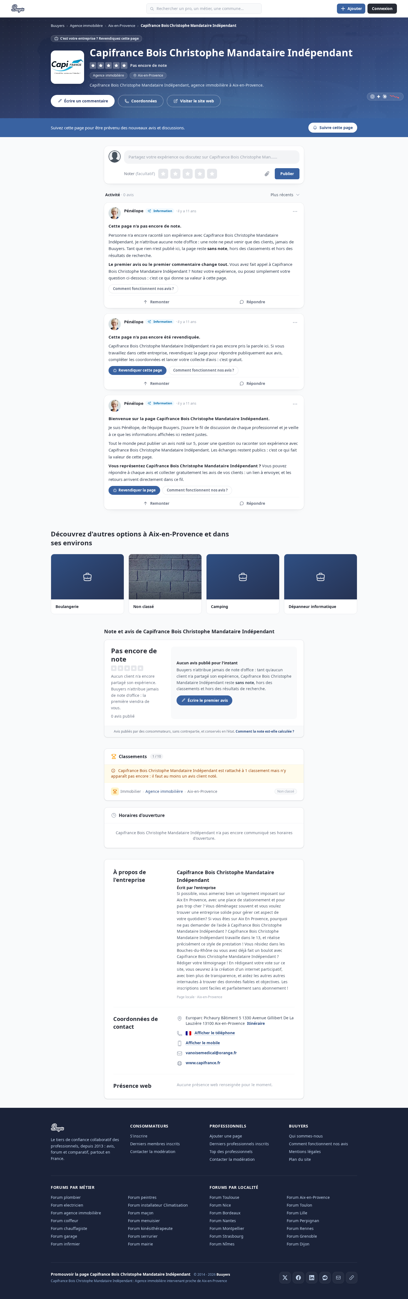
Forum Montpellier (227, 1228)
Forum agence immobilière (76, 1212)
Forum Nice (220, 1205)
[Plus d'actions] (295, 211)
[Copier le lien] (351, 1277)
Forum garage (64, 1236)
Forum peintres (142, 1197)
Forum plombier (66, 1197)
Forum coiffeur (64, 1220)
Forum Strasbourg (226, 1236)
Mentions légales (305, 1151)
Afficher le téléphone (215, 1032)
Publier (287, 173)
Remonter (159, 301)
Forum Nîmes (222, 1244)
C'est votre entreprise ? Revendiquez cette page (99, 38)
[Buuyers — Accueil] (18, 8)
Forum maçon (140, 1212)
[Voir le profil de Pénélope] (115, 213)
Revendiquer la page (137, 490)
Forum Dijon (298, 1244)
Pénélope (133, 210)
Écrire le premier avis (208, 700)
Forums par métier (73, 1187)
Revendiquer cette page (140, 370)
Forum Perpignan (303, 1220)
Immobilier (130, 791)
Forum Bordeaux (225, 1212)
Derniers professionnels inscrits (239, 1143)
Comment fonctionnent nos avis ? (143, 288)
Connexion (382, 8)
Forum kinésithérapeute (150, 1228)
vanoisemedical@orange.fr (211, 1052)
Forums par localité (234, 1187)
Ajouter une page (226, 1136)
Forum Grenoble (302, 1236)
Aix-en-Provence (202, 791)
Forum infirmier (65, 1244)
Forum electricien (67, 1205)
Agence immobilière (108, 75)
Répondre (255, 301)
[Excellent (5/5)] (212, 174)
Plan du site (300, 1159)
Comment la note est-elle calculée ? (265, 731)
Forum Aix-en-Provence (308, 1197)
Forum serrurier (143, 1236)
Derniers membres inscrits (155, 1143)
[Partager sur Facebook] (298, 1277)
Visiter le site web (197, 101)
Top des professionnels (231, 1151)
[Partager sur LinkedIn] (311, 1277)
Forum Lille (297, 1212)
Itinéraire (256, 1023)
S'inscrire (138, 1136)
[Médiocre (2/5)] (175, 174)
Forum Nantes (223, 1220)
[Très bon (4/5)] (200, 174)
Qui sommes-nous (306, 1136)
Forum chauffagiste (69, 1228)
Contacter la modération (152, 1151)
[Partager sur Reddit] (325, 1277)
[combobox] (204, 8)
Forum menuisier (144, 1220)
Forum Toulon (299, 1205)
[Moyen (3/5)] (188, 174)
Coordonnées (144, 101)
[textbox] (211, 157)
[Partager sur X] (285, 1277)
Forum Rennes (300, 1228)
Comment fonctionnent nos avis (318, 1143)
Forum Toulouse (224, 1197)
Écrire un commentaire (86, 101)
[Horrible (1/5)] (163, 174)
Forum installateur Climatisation (158, 1205)
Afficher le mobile (203, 1042)
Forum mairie (140, 1244)
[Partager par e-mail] (338, 1277)
